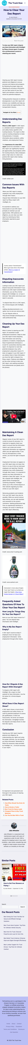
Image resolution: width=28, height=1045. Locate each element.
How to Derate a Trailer (12, 807)
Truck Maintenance (14, 7)
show (18, 112)
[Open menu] (24, 3)
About (13, 1023)
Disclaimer (19, 1026)
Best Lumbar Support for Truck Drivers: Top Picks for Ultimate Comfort (13, 947)
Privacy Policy (10, 1026)
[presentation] (14, 872)
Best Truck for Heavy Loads (13, 809)
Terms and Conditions (10, 1029)
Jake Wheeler (14, 17)
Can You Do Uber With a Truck (14, 815)
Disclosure (21, 1029)
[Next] (24, 879)
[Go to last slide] (4, 879)
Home (8, 1023)
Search (4, 904)
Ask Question (14, 1032)
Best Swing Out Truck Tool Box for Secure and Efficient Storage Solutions (14, 919)
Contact (19, 1023)
